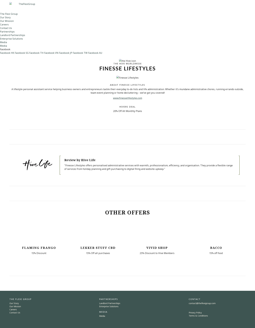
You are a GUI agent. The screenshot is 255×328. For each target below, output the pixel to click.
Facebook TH (36, 52)
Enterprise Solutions (11, 38)
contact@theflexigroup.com (202, 303)
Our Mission (7, 21)
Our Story (5, 17)
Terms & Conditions (198, 315)
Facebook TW (80, 52)
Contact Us (6, 28)
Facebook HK (7, 52)
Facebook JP (65, 52)
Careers (4, 24)
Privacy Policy (195, 312)
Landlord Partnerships (12, 35)
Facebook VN (51, 52)
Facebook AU (95, 52)
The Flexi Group (9, 14)
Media (3, 42)
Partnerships (7, 31)
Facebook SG (22, 52)
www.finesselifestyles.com (127, 98)
